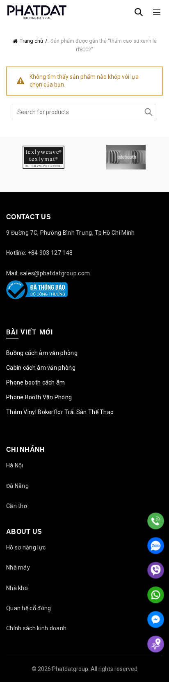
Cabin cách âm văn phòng (40, 367)
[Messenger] (155, 619)
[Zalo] (155, 545)
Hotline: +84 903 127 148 (39, 252)
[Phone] (155, 521)
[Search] (138, 12)
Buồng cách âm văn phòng (42, 353)
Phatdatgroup (70, 669)
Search (148, 112)
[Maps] (155, 644)
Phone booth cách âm (35, 382)
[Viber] (155, 570)
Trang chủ (31, 41)
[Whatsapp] (155, 595)
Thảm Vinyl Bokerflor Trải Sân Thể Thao (60, 412)
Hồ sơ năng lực (26, 547)
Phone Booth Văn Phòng (39, 397)
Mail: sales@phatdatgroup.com (48, 273)
